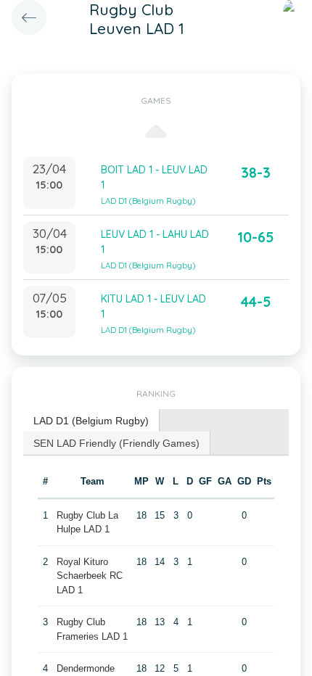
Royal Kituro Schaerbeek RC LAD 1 (90, 575)
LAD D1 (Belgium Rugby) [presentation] (91, 420)
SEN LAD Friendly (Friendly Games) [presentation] (116, 443)
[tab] (91, 421)
